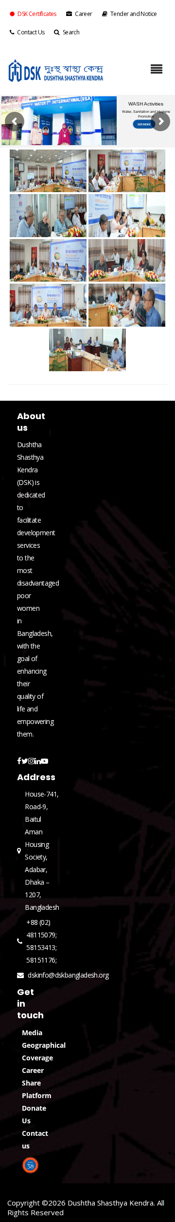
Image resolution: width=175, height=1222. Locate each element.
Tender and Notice (133, 14)
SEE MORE (144, 124)
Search (71, 32)
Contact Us (30, 32)
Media (32, 1032)
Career (83, 14)
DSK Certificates (37, 14)
